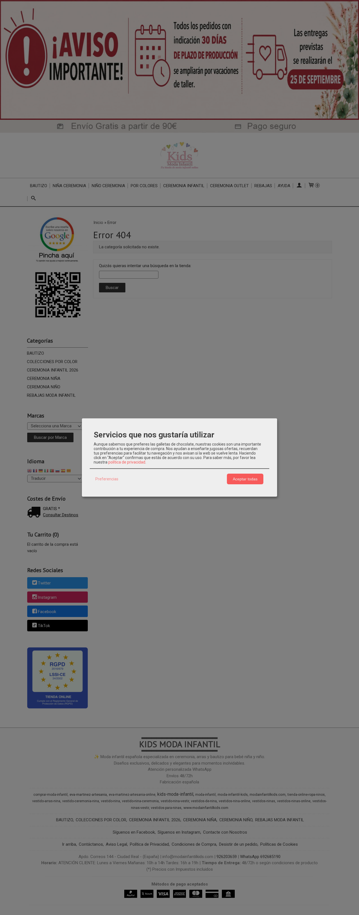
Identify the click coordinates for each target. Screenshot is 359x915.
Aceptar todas (245, 479)
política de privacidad (126, 462)
